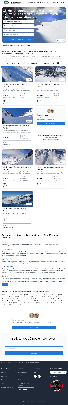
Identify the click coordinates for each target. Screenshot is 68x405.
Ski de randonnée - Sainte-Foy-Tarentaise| (25, 302)
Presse (3, 380)
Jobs (2, 383)
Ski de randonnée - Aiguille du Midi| (34, 294)
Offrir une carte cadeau (7, 387)
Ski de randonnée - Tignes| (51, 294)
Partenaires (4, 376)
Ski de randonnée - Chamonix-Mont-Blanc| (13, 294)
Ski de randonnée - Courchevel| (43, 298)
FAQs (19, 379)
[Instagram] (39, 376)
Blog (35, 372)
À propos (3, 372)
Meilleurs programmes (9, 45)
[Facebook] (35, 376)
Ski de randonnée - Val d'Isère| (15, 300)
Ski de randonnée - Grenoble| (45, 302)
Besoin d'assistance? (26, 45)
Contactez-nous (50, 123)
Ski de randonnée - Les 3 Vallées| (52, 300)
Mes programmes (58, 2)
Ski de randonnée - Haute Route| (26, 298)
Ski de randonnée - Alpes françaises (19, 304)
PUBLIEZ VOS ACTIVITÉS (58, 372)
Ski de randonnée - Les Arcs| (24, 296)
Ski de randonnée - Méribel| (55, 296)
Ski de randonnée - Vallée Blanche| (32, 300)
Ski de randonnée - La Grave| (40, 296)
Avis (18, 45)
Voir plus (4, 60)
